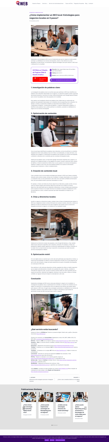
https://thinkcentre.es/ (36, 355)
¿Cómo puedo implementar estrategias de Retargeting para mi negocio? (46, 408)
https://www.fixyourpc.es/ (62, 340)
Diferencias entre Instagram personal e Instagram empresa (41, 379)
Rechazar (52, 440)
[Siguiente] (85, 408)
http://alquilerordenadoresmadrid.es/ (40, 371)
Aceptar (46, 440)
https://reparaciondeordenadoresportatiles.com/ (42, 358)
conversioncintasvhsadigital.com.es (44, 339)
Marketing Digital (39, 12)
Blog (86, 3)
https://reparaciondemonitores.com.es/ (40, 365)
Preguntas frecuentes (79, 3)
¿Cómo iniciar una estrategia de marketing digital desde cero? (27, 408)
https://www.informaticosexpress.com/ (63, 347)
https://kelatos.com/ (63, 368)
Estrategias (32, 12)
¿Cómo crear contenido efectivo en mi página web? (69, 379)
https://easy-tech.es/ (69, 342)
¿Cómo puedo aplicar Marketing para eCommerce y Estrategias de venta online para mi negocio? (80, 410)
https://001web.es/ (41, 334)
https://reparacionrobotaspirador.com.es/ (64, 345)
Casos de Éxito (69, 3)
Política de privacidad (60, 440)
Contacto (91, 3)
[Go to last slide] (23, 408)
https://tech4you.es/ (61, 350)
